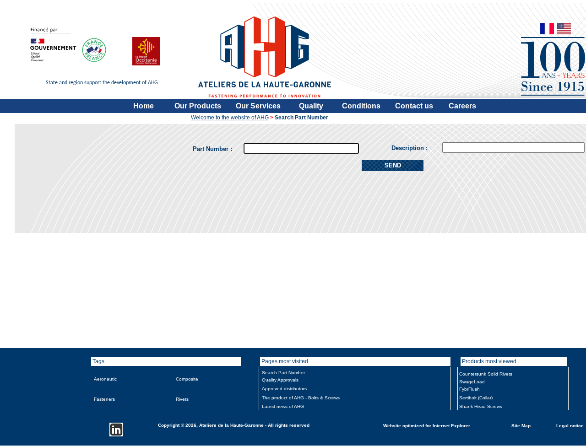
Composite (187, 379)
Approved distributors (284, 388)
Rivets (182, 399)
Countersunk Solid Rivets (485, 373)
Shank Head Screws (480, 406)
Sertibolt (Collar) (476, 397)
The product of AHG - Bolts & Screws (301, 397)
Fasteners (104, 399)
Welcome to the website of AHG (230, 117)
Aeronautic (105, 379)
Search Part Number (283, 372)
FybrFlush (469, 389)
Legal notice (570, 425)
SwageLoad (472, 381)
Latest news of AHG (283, 406)
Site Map (521, 425)
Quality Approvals (280, 379)
